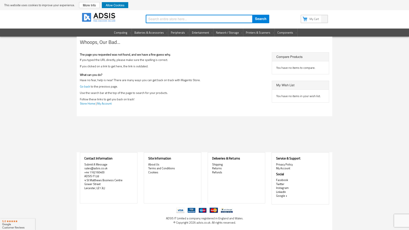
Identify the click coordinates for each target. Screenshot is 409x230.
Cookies (153, 172)
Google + (281, 196)
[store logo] (99, 18)
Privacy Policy (284, 164)
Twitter (280, 184)
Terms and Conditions (161, 168)
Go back (85, 86)
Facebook (282, 180)
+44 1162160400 (94, 172)
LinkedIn (281, 192)
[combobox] (207, 19)
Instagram (282, 188)
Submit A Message (95, 164)
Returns (217, 168)
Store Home (87, 103)
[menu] (204, 33)
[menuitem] (121, 33)
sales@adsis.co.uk (95, 168)
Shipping (217, 164)
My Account (104, 103)
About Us (153, 164)
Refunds (217, 172)
